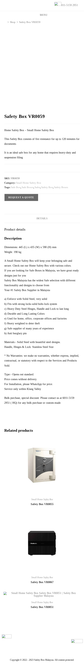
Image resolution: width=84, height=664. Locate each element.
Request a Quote (21, 197)
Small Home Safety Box (28, 182)
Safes (37, 187)
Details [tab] (42, 218)
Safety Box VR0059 (29, 22)
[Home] (5, 22)
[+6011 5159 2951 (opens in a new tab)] (77, 645)
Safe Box (16, 187)
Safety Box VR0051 (42, 607)
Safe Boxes (27, 187)
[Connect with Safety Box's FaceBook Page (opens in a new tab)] (7, 639)
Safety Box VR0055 (42, 504)
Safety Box (47, 187)
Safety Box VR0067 (42, 582)
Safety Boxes (61, 187)
